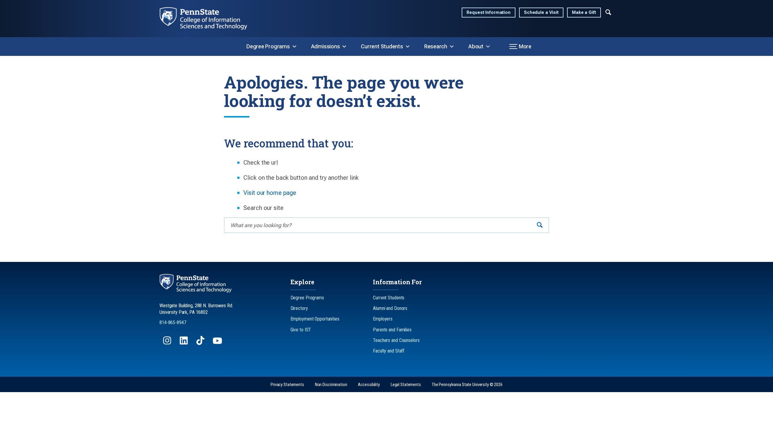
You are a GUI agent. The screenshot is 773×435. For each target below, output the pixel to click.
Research (435, 46)
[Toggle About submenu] (488, 46)
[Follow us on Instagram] (167, 343)
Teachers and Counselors (396, 340)
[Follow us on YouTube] (218, 343)
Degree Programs (268, 46)
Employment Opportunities (314, 319)
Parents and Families (392, 330)
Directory (299, 308)
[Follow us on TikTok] (201, 343)
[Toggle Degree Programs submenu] (294, 46)
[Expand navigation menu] (608, 11)
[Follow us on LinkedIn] (184, 343)
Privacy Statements (287, 384)
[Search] (539, 225)
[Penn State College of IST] (208, 18)
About (475, 46)
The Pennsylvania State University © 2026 (467, 384)
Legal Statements (406, 384)
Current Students (382, 46)
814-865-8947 (172, 322)
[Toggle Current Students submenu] (408, 46)
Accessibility (369, 384)
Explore (302, 282)
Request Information (489, 12)
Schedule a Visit (541, 12)
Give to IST (300, 330)
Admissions (325, 46)
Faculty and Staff (388, 351)
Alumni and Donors (390, 308)
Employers (383, 319)
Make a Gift (584, 12)
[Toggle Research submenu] (452, 46)
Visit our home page (269, 192)
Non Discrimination (331, 384)
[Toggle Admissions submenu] (344, 46)
